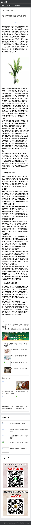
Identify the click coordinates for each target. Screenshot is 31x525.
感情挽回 (17, 5)
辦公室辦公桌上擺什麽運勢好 (19, 368)
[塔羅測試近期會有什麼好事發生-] (5, 450)
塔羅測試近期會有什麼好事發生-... (19, 448)
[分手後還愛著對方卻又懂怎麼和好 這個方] (5, 431)
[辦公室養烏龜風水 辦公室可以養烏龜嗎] (7, 363)
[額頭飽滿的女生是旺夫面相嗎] (5, 424)
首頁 (2, 5)
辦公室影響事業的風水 (22, 391)
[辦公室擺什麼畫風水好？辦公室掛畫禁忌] (7, 357)
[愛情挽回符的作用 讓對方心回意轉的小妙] (5, 437)
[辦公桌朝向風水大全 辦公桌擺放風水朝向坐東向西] (7, 351)
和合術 (9, 5)
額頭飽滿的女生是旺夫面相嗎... (18, 423)
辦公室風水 (11, 10)
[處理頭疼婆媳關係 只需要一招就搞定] (5, 443)
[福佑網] (6, 1)
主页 (5, 10)
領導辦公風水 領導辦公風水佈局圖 (19, 329)
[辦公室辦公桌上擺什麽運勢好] (7, 370)
